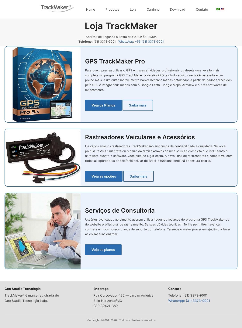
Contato (202, 9)
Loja (133, 9)
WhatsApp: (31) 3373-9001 (189, 301)
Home (90, 9)
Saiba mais (138, 105)
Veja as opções (104, 176)
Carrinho (153, 9)
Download (177, 9)
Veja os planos (103, 250)
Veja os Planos (103, 105)
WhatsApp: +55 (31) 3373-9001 (141, 41)
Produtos (112, 9)
